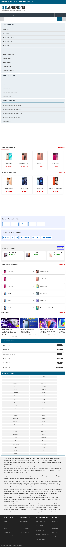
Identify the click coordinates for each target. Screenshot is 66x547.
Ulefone (44, 444)
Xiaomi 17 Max (40, 530)
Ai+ (15, 376)
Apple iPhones (24, 521)
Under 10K (6, 224)
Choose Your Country (6, 1)
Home (5, 521)
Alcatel (43, 376)
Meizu (43, 412)
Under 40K (32, 224)
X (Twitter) (55, 529)
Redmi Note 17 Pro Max (32, 354)
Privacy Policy (7, 532)
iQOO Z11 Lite (32, 358)
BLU (15, 386)
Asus (43, 380)
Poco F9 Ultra (32, 345)
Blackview (43, 383)
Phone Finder (22, 1)
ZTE (44, 454)
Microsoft (43, 415)
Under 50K (41, 224)
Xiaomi (15, 454)
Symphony (43, 437)
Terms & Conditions (9, 536)
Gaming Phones (25, 237)
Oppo (15, 425)
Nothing (15, 421)
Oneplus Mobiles (24, 532)
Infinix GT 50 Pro (40, 539)
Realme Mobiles (24, 529)
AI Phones (6, 237)
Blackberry (15, 383)
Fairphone (43, 393)
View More (62, 172)
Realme (15, 431)
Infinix (15, 405)
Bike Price (30, 1)
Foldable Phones (46, 237)
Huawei (43, 402)
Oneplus (44, 421)
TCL (15, 441)
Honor (43, 399)
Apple (15, 380)
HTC (15, 402)
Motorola (15, 418)
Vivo (44, 447)
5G (17, 237)
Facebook (54, 525)
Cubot (15, 389)
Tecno (43, 441)
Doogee (44, 389)
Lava (15, 409)
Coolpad (44, 386)
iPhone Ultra (32, 367)
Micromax (15, 415)
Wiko (43, 450)
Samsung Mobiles (25, 525)
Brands (15, 1)
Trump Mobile (15, 444)
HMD (15, 399)
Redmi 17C (32, 350)
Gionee (15, 396)
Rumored (43, 431)
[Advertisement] (33, 135)
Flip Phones (35, 237)
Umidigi (15, 447)
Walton (15, 450)
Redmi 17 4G (32, 363)
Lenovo (43, 409)
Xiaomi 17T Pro (40, 526)
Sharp (43, 434)
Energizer (15, 393)
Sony (15, 437)
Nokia (43, 418)
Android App (55, 521)
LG (15, 412)
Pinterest (54, 532)
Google (43, 396)
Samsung (15, 434)
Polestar (44, 428)
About (5, 529)
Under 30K (23, 224)
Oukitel (43, 425)
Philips (15, 428)
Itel (43, 405)
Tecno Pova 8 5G (40, 521)
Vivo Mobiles (23, 536)
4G (12, 237)
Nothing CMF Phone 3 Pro (43, 535)
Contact (6, 525)
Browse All (61, 147)
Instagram (55, 536)
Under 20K (15, 224)
